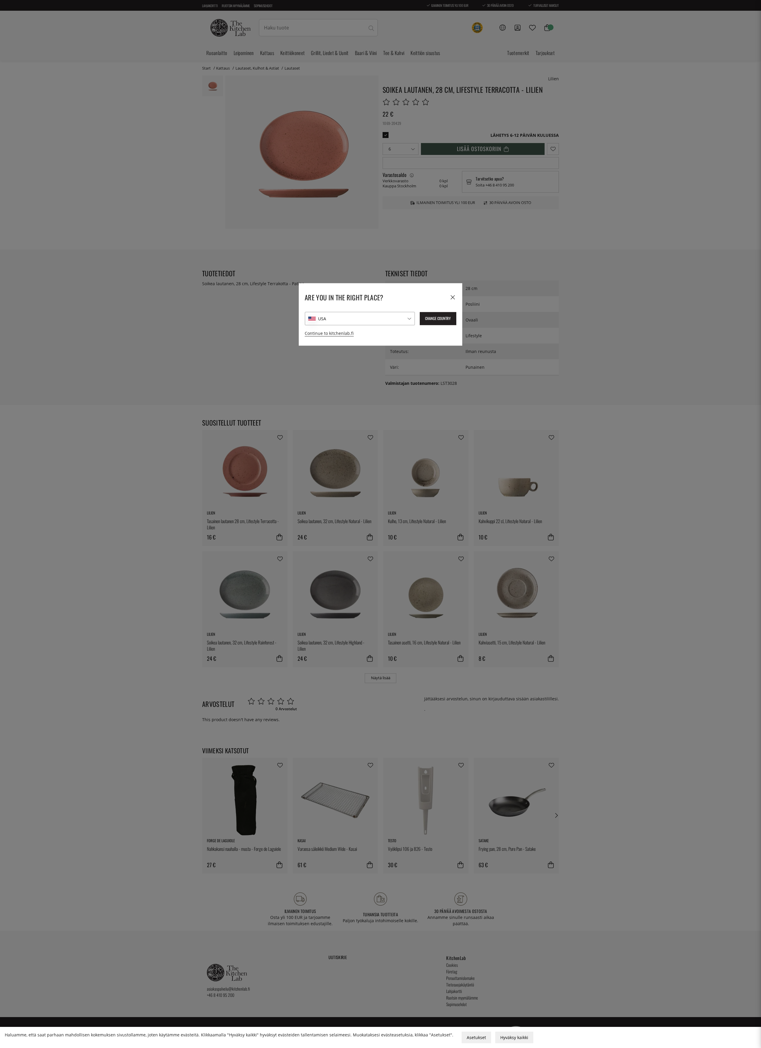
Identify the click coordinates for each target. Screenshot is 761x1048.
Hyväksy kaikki (514, 1037)
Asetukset (476, 1037)
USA (322, 318)
